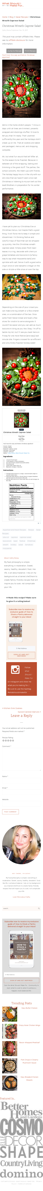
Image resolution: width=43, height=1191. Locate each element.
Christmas (31, 541)
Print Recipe (30, 51)
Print (21, 429)
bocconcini (7, 541)
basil (15, 541)
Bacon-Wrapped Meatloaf (29, 1042)
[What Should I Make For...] (13, 5)
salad (21, 545)
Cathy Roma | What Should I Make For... (19, 453)
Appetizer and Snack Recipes (14, 530)
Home (4, 17)
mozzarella (7, 548)
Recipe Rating (7, 738)
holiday (13, 545)
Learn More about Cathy (21, 897)
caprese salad (25, 537)
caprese (14, 537)
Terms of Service (25, 1184)
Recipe (31, 530)
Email (5, 788)
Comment (6, 746)
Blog (11, 17)
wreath (5, 545)
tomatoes (29, 545)
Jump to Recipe (14, 51)
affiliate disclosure (16, 40)
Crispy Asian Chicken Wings (29, 1025)
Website (5, 799)
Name (5, 776)
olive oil (6, 537)
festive (22, 541)
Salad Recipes (22, 17)
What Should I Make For (29, 674)
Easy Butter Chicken (30, 1008)
